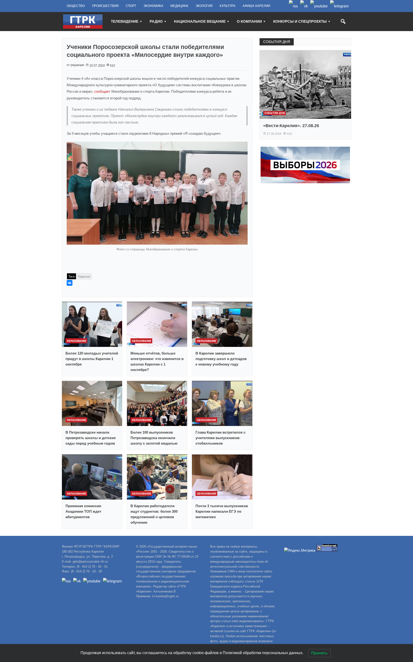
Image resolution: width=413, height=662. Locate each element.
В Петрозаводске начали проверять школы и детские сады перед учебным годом (90, 437)
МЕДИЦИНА (179, 6)
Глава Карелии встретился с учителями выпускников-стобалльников (220, 437)
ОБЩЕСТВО (76, 6)
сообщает (102, 91)
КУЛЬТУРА (227, 6)
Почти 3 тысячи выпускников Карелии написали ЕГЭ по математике (222, 511)
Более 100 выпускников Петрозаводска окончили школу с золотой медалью (154, 437)
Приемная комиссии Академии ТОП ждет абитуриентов (83, 511)
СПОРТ (131, 6)
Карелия (84, 276)
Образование (76, 341)
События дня (274, 113)
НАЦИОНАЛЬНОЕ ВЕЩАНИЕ (200, 21)
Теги (71, 276)
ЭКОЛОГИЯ (204, 6)
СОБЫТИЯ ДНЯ (276, 42)
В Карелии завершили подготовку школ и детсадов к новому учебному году (221, 358)
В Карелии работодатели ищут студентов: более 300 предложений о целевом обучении (154, 514)
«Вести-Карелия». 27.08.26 (291, 125)
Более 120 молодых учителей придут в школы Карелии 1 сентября (91, 358)
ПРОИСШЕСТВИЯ (105, 6)
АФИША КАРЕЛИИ (256, 6)
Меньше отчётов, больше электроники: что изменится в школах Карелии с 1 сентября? (157, 361)
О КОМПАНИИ (249, 21)
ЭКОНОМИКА (153, 6)
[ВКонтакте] (69, 283)
